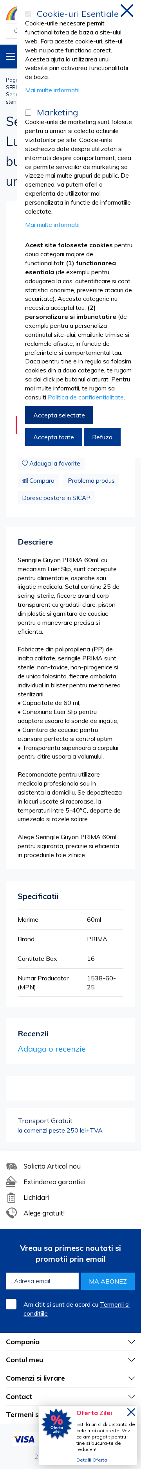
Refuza (102, 437)
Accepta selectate (59, 415)
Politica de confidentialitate (86, 397)
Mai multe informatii (52, 90)
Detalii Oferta (91, 1460)
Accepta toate (53, 437)
